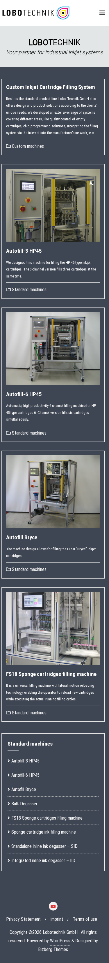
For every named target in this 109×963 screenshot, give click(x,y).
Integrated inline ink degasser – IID (43, 860)
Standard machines (29, 289)
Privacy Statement (23, 919)
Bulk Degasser (24, 803)
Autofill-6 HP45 (24, 394)
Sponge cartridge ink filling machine (43, 832)
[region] (54, 46)
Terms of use (85, 919)
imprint (57, 919)
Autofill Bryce (21, 537)
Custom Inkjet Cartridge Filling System (50, 87)
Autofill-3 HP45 (24, 250)
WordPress (60, 940)
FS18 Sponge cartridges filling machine (51, 674)
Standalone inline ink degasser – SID (44, 846)
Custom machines (27, 146)
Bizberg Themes (53, 949)
